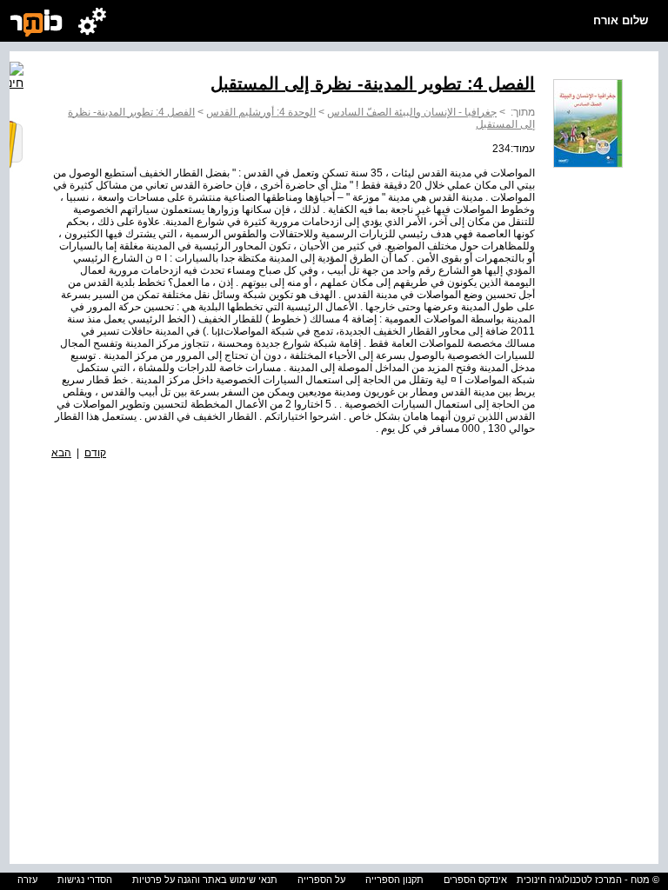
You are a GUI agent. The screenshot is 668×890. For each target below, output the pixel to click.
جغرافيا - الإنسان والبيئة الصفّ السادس (412, 112)
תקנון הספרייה (394, 879)
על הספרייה (321, 879)
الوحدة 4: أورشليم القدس (261, 112)
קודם (95, 453)
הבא (61, 453)
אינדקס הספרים (475, 879)
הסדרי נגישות (84, 879)
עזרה (27, 879)
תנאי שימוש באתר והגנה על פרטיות (204, 879)
